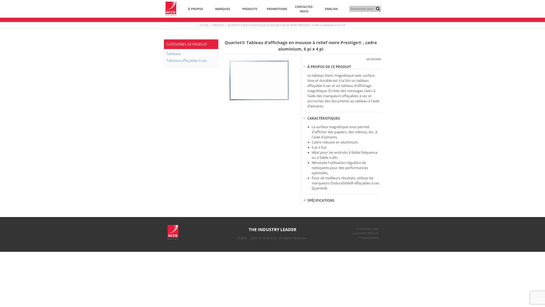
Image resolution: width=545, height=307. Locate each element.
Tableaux (173, 53)
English (331, 9)
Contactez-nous (304, 9)
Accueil (204, 25)
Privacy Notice (369, 238)
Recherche (378, 9)
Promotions (277, 9)
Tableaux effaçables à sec (186, 60)
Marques (222, 9)
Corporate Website (365, 233)
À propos (195, 9)
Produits (249, 9)
